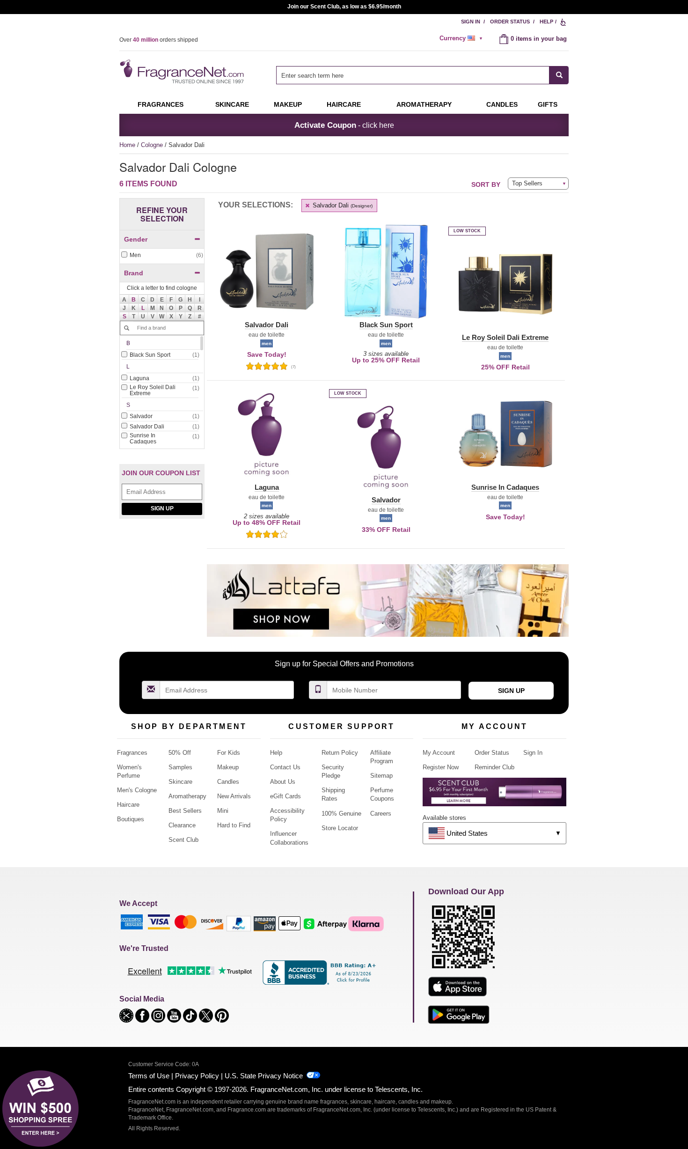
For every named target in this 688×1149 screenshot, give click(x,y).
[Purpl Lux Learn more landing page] (494, 795)
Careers (380, 813)
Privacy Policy (197, 1076)
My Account (439, 752)
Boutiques (130, 819)
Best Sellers (185, 810)
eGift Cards (285, 796)
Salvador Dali (342, 205)
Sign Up (162, 508)
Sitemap (381, 775)
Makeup (288, 104)
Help (546, 21)
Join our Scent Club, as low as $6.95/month (344, 6)
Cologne (153, 144)
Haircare (344, 104)
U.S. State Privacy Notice (264, 1076)
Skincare (232, 104)
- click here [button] (344, 125)
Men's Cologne (137, 790)
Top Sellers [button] (527, 183)
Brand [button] (133, 273)
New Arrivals (234, 796)
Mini (222, 810)
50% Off (179, 752)
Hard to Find (233, 825)
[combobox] (422, 75)
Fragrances (160, 104)
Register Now (441, 767)
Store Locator (340, 828)
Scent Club (183, 839)
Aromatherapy (187, 796)
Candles (228, 781)
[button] (134, 299)
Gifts (547, 104)
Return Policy (340, 752)
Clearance (182, 825)
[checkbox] (162, 255)
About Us (282, 781)
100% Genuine (341, 813)
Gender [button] (135, 239)
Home (127, 144)
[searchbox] (412, 75)
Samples (180, 767)
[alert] (462, 38)
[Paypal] (239, 923)
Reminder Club (494, 767)
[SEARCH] (559, 75)
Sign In (470, 21)
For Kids (228, 752)
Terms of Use (148, 1076)
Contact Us (285, 767)
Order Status (510, 21)
